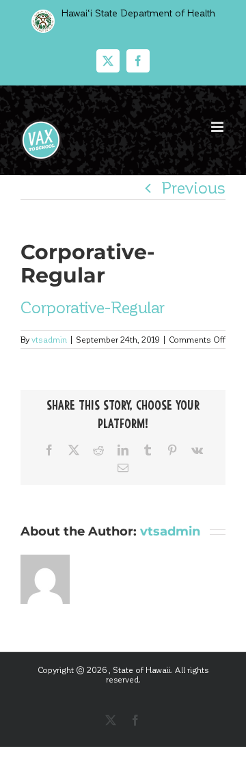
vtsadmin (49, 339)
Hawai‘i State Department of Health (137, 12)
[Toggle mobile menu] (218, 127)
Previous (193, 187)
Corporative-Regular (92, 307)
